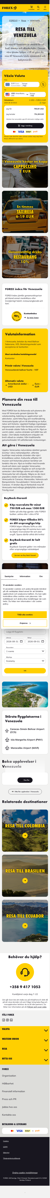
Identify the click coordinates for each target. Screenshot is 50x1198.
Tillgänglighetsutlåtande (11, 1158)
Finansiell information (13, 1091)
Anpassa (23, 623)
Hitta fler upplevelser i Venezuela (27, 792)
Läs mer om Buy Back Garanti (25, 555)
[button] (31, 8)
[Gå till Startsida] (9, 8)
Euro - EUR (38, 385)
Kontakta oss (9, 1114)
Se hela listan (33, 317)
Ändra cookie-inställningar (25, 1172)
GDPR (5, 1147)
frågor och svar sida (36, 1007)
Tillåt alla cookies (25, 615)
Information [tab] (25, 576)
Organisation (9, 1075)
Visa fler (26, 780)
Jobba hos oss (9, 1106)
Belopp (24, 83)
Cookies (6, 1141)
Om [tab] (41, 576)
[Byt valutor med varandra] (43, 84)
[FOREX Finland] (3, 1020)
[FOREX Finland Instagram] (7, 1020)
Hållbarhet (7, 1083)
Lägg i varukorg (26, 126)
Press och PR (9, 1099)
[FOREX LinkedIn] (11, 1020)
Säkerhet (6, 1153)
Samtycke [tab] (9, 576)
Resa (23, 20)
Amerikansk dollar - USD (18, 385)
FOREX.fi (13, 20)
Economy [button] (10, 661)
